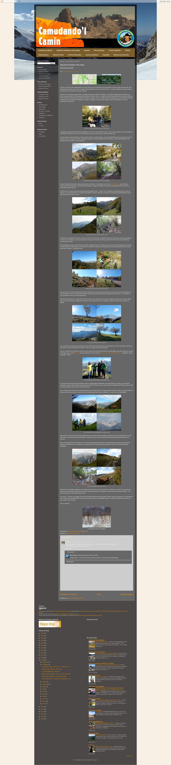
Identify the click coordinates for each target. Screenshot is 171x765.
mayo (44, 694)
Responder (69, 548)
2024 (42, 638)
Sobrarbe (41, 117)
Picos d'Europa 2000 (45, 86)
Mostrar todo (129, 755)
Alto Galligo (42, 107)
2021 (42, 645)
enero (44, 703)
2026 (42, 633)
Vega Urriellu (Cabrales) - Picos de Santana (54, 676)
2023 (42, 640)
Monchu (68, 541)
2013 (42, 709)
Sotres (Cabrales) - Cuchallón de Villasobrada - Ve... (56, 678)
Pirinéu (127, 50)
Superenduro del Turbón (102, 641)
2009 (42, 719)
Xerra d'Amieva (115, 184)
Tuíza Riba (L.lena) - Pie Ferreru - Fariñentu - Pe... (56, 666)
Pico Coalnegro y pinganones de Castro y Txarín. (108, 700)
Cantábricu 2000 (43, 94)
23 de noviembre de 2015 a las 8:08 (87, 555)
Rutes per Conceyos (44, 73)
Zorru (102, 353)
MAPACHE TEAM (94, 733)
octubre (44, 681)
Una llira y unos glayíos (102, 676)
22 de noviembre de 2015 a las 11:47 (81, 541)
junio (43, 691)
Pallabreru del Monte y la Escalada (68, 50)
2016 (42, 657)
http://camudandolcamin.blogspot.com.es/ (67, 614)
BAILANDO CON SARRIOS (96, 686)
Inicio (99, 594)
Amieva (68, 533)
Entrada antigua (127, 594)
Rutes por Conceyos (44, 84)
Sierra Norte (42, 136)
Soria (40, 123)
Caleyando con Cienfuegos (97, 652)
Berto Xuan (73, 555)
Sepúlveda (42, 131)
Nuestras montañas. (95, 698)
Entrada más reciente (68, 594)
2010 (42, 716)
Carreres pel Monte (92, 55)
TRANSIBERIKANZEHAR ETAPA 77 (105, 723)
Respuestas (71, 552)
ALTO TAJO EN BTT (101, 734)
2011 (42, 714)
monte (78, 533)
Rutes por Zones (43, 96)
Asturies (87, 50)
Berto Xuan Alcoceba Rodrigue (61, 611)
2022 (42, 643)
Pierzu (118, 353)
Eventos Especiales (74, 55)
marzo (44, 699)
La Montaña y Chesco (95, 710)
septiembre (45, 684)
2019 (42, 650)
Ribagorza (42, 113)
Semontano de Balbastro (46, 115)
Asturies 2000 (43, 69)
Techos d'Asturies (44, 76)
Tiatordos (113, 353)
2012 (42, 711)
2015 (42, 660)
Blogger (95, 760)
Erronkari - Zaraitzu (44, 111)
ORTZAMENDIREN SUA (96, 721)
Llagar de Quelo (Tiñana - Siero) (104, 746)
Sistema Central (58, 55)
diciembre (45, 662)
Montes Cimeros (43, 71)
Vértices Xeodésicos (44, 78)
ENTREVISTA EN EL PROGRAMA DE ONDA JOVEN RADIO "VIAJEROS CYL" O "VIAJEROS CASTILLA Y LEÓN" (110, 689)
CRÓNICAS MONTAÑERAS (96, 640)
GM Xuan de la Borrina (121, 55)
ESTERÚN (98, 711)
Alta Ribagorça (43, 104)
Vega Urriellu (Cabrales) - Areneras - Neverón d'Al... (56, 674)
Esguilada (106, 55)
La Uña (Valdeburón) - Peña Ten (51, 671)
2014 (42, 706)
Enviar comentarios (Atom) (75, 598)
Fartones (91, 745)
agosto (44, 686)
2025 (42, 635)
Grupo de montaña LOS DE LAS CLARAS (101, 663)
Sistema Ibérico (43, 55)
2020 (42, 648)
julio (43, 689)
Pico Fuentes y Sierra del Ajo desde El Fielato (108, 665)
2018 (42, 652)
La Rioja (41, 125)
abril (43, 696)
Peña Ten (76, 353)
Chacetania (42, 109)
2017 (42, 655)
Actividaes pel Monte (45, 50)
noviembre (45, 664)
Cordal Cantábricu (115, 50)
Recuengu (107, 353)
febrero (44, 701)
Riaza (40, 134)
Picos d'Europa (99, 50)
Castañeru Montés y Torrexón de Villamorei (107, 653)
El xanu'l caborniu (94, 675)
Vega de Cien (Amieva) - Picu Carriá (70, 71)
